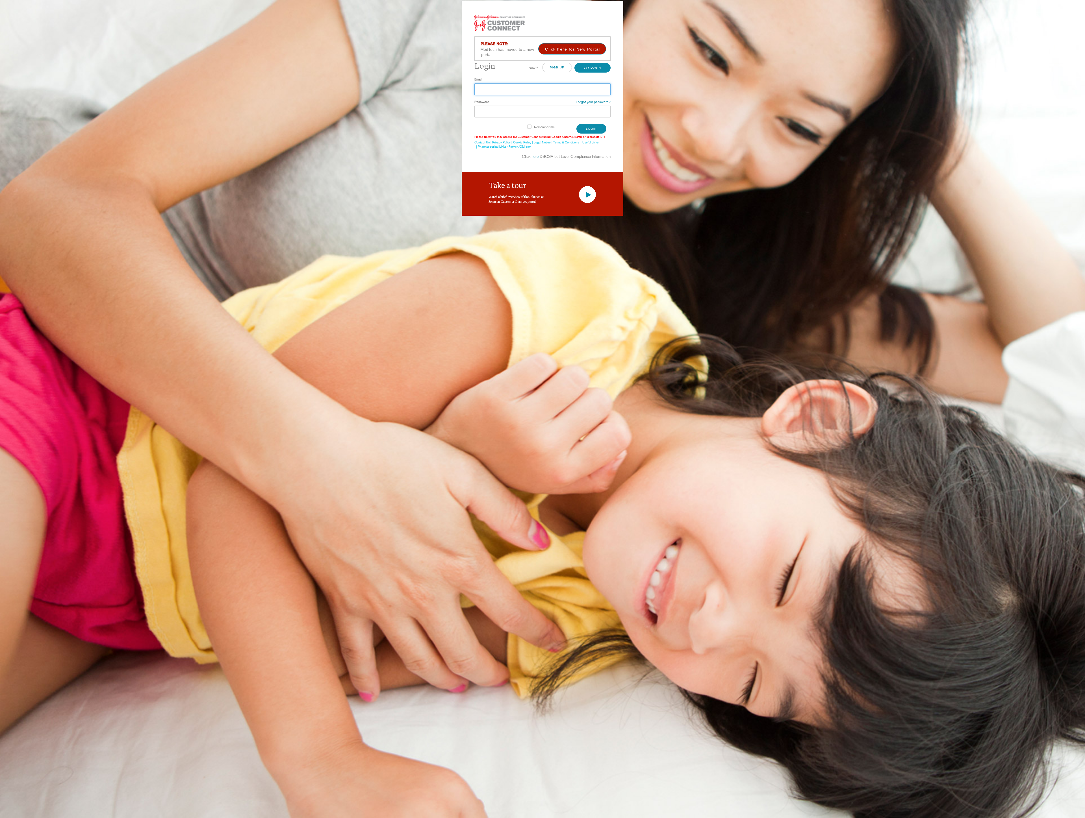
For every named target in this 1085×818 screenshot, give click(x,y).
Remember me (544, 127)
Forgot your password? (593, 102)
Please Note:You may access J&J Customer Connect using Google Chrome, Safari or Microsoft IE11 (540, 137)
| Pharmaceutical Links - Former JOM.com (502, 147)
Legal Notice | (543, 142)
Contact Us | (483, 142)
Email (478, 79)
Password (481, 102)
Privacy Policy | (502, 142)
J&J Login (592, 67)
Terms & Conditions (566, 142)
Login (591, 128)
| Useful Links (588, 142)
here (535, 156)
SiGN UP (557, 67)
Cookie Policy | (523, 142)
